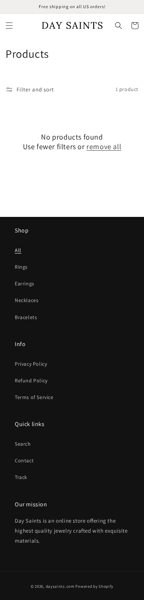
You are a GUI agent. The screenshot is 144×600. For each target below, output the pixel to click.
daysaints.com (60, 586)
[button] (9, 25)
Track (21, 477)
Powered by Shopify (94, 586)
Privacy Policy (31, 364)
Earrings (24, 283)
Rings (21, 267)
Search (23, 443)
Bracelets (26, 317)
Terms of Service (34, 397)
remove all (103, 146)
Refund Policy (31, 380)
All (18, 250)
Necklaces (26, 300)
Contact (24, 460)
